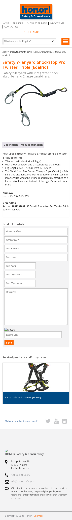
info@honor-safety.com (23, 481)
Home (6, 23)
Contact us (11, 26)
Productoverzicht (17, 51)
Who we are (57, 23)
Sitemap (38, 515)
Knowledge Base (36, 23)
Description (11, 144)
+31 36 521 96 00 (20, 474)
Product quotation (31, 144)
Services (18, 23)
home (5, 51)
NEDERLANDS (31, 31)
